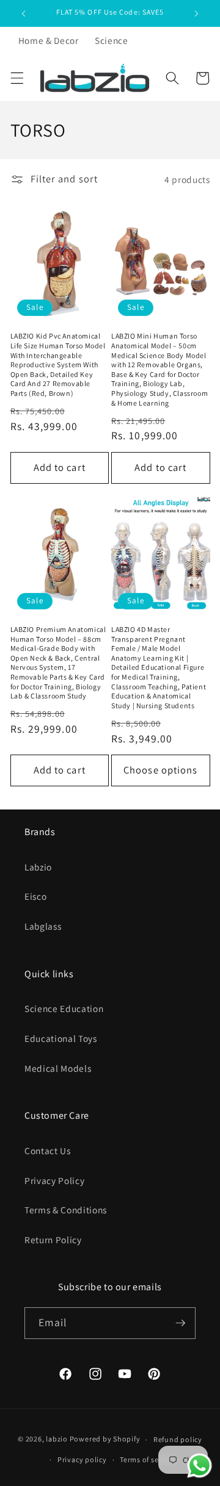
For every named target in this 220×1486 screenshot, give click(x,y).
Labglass (42, 926)
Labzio (38, 867)
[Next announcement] (196, 13)
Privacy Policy (54, 1180)
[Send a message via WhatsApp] (199, 1465)
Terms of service (147, 1459)
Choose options (160, 770)
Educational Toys (60, 1038)
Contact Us (47, 1150)
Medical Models (57, 1068)
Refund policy (177, 1439)
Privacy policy (82, 1459)
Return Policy (53, 1239)
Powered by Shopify (105, 1439)
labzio (57, 1439)
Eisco (35, 896)
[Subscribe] (180, 1323)
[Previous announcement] (23, 13)
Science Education (63, 1008)
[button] (16, 78)
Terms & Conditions (65, 1210)
